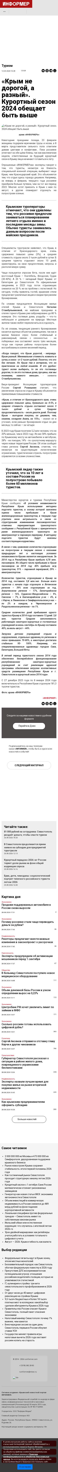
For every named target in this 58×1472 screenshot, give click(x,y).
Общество (6, 970)
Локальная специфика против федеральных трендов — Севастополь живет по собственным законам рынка (29, 1216)
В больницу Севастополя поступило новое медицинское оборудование (28, 974)
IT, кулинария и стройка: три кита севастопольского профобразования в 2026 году (28, 1286)
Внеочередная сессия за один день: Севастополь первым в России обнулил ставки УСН (26, 1327)
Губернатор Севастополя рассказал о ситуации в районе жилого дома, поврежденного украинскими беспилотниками (25, 1063)
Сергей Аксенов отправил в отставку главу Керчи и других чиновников (28, 1043)
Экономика (6, 902)
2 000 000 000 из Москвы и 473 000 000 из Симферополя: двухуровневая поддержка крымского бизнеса (27, 1159)
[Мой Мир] (54, 70)
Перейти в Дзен (27, 726)
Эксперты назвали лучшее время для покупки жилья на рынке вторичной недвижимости (25, 1084)
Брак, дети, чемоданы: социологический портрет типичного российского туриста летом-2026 (27, 878)
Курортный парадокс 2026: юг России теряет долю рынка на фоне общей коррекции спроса (25, 863)
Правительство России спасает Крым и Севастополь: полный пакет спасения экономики (25, 1311)
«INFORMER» (21, 749)
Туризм (7, 66)
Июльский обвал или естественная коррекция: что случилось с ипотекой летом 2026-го (28, 1225)
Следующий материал (29, 765)
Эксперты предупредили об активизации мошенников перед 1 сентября (27, 957)
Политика (6, 1038)
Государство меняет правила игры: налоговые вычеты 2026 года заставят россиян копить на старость (25, 1337)
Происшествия (8, 1055)
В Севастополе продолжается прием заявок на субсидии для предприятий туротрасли (25, 847)
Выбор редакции (14, 1250)
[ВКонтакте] (43, 70)
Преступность (7, 953)
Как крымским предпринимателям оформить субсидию (23, 1103)
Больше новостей (27, 1119)
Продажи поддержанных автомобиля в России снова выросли (26, 906)
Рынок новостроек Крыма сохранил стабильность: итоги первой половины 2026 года (28, 1168)
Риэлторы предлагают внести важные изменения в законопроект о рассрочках (27, 940)
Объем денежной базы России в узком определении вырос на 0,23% (26, 992)
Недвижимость (8, 936)
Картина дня (11, 897)
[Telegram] (51, 70)
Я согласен (25, 1467)
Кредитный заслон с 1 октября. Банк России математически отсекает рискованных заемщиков (28, 1187)
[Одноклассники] (47, 70)
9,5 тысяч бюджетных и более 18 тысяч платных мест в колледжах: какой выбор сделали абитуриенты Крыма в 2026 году (27, 1302)
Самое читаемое (14, 1148)
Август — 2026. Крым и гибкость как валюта (28, 1241)
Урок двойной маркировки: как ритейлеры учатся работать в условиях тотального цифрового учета (27, 1235)
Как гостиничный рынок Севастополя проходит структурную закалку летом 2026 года (28, 1178)
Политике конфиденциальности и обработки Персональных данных (26, 1456)
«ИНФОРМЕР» (49, 698)
